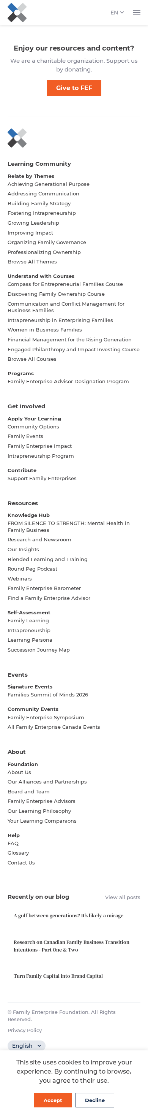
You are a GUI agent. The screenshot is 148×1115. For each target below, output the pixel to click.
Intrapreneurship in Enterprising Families (60, 320)
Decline (95, 1100)
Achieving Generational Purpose (49, 184)
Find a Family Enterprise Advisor (49, 598)
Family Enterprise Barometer (44, 588)
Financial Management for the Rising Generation (70, 339)
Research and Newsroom (39, 539)
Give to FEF (74, 88)
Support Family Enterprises (42, 478)
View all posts (122, 897)
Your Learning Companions (42, 821)
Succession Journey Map (39, 650)
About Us (19, 772)
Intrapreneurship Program (41, 456)
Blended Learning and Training (48, 559)
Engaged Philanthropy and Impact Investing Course (74, 349)
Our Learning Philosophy (39, 811)
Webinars (20, 579)
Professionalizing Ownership (44, 252)
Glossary (18, 853)
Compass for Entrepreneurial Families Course (65, 284)
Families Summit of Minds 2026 (48, 695)
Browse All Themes (32, 262)
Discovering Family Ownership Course (56, 294)
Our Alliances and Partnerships (47, 782)
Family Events (25, 436)
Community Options (33, 426)
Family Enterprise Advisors (42, 801)
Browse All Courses (32, 359)
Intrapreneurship (29, 630)
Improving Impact (30, 233)
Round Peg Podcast (32, 569)
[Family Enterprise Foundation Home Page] (74, 138)
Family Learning (28, 620)
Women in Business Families (45, 330)
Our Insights (23, 549)
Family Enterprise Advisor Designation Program (68, 381)
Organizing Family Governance (47, 242)
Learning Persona (30, 640)
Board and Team (29, 791)
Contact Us (21, 863)
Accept (53, 1100)
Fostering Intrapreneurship (42, 213)
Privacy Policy (25, 1030)
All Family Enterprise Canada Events (54, 727)
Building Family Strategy (39, 203)
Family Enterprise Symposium (46, 717)
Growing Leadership (33, 223)
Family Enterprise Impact (40, 446)
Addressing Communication (43, 193)
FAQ (13, 843)
